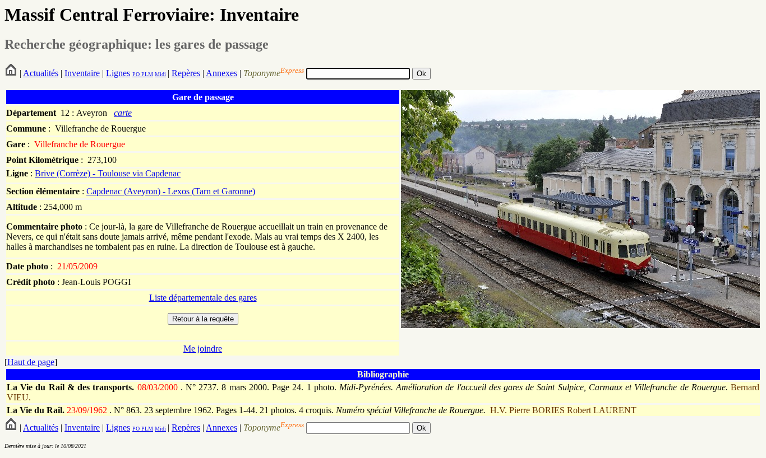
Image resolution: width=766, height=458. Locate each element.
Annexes (221, 73)
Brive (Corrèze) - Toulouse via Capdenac (108, 173)
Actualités (40, 73)
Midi (160, 74)
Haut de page (30, 362)
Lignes (118, 73)
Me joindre (202, 348)
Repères (186, 73)
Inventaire (82, 73)
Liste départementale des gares (203, 297)
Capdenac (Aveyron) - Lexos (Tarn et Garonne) (170, 191)
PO (136, 74)
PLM (146, 74)
